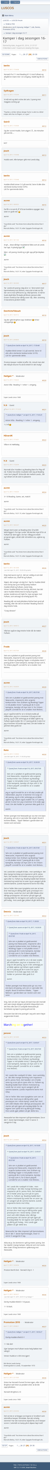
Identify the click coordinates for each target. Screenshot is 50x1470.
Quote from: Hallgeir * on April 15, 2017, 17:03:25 (24, 415)
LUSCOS (7, 8)
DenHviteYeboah (12, 311)
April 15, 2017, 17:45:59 (11, 492)
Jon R (14, 27)
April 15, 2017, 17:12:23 (13, 409)
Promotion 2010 (8, 29)
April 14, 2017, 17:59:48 (11, 155)
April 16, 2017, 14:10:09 (11, 1037)
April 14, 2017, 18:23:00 (11, 283)
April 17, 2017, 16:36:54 (11, 1265)
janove (7, 1033)
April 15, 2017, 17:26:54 (11, 465)
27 (27, 54)
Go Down (5, 54)
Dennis (37, 27)
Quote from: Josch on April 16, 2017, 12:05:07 (23, 1043)
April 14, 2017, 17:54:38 (11, 69)
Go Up (4, 1446)
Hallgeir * (27, 27)
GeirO (7, 121)
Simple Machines (31, 1467)
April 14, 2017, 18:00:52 (11, 204)
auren (7, 200)
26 (24, 54)
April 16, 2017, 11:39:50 (11, 754)
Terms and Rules (23, 1465)
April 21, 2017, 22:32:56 (11, 1411)
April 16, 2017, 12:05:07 (11, 842)
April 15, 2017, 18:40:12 (11, 626)
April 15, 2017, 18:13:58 (11, 568)
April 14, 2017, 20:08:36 (11, 340)
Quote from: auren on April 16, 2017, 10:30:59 (23, 762)
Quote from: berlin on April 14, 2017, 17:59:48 (23, 345)
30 (36, 54)
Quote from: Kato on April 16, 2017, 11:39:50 (23, 921)
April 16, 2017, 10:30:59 (11, 687)
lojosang (20, 27)
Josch (6, 150)
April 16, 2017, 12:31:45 (11, 915)
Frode (6, 646)
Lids (32, 27)
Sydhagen (9, 90)
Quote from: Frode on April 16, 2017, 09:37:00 (23, 692)
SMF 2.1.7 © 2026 (19, 1467)
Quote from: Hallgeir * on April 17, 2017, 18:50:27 (24, 1332)
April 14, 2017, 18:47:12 (11, 315)
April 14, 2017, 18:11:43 (11, 240)
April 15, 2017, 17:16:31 (11, 439)
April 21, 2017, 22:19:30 (11, 1377)
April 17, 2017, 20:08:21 (11, 1326)
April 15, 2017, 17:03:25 (11, 380)
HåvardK (8, 435)
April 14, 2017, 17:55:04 (11, 95)
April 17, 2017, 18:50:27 (11, 1294)
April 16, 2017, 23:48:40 (11, 1140)
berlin (7, 65)
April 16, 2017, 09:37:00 (11, 651)
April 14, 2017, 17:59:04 (11, 126)
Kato (6, 750)
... (22, 54)
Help (15, 1465)
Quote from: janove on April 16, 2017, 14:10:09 (23, 1145)
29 (33, 54)
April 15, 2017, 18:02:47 (11, 525)
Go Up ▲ (34, 1465)
